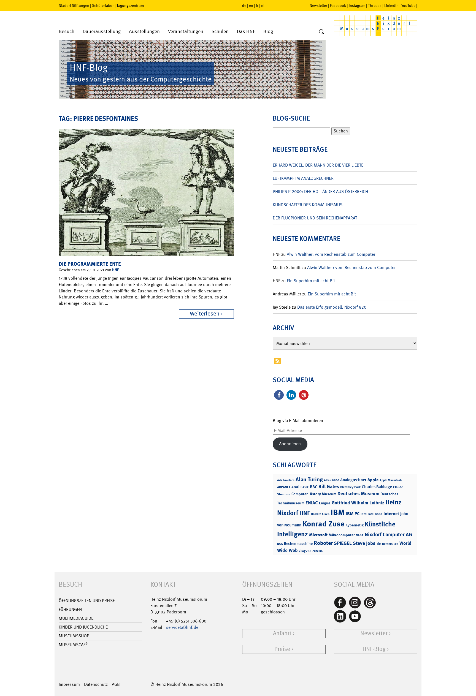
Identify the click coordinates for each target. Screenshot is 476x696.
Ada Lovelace (285, 480)
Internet (391, 513)
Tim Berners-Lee (387, 544)
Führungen (70, 609)
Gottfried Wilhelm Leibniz (358, 503)
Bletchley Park (350, 487)
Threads (375, 5)
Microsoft (318, 535)
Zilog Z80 (305, 551)
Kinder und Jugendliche (83, 627)
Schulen (220, 31)
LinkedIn (391, 5)
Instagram (357, 5)
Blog (268, 31)
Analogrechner (353, 480)
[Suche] (321, 32)
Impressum (69, 684)
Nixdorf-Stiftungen (74, 5)
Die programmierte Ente (90, 263)
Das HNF (246, 31)
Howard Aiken (320, 514)
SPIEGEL (343, 543)
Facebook (338, 5)
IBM (338, 512)
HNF (115, 269)
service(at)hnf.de (182, 627)
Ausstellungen (144, 31)
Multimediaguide (76, 618)
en (251, 5)
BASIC (305, 487)
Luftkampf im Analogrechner (303, 178)
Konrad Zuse (323, 524)
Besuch (66, 31)
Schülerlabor (103, 5)
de (244, 5)
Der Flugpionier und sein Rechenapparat (315, 218)
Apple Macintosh (391, 480)
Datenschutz (96, 684)
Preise (282, 649)
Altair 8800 (331, 480)
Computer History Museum (313, 493)
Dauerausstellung (102, 31)
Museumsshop (74, 636)
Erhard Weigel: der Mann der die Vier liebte (318, 165)
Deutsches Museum (358, 493)
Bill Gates (328, 486)
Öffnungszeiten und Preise (87, 600)
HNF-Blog (374, 649)
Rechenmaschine (298, 543)
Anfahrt (282, 633)
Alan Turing (309, 479)
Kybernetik (354, 525)
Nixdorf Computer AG (388, 534)
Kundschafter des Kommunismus (307, 205)
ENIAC (311, 503)
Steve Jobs (364, 543)
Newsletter (318, 5)
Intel (364, 514)
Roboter (323, 543)
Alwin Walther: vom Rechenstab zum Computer (331, 254)
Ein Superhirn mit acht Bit (311, 281)
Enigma (325, 503)
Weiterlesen (205, 313)
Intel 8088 (375, 514)
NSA (280, 544)
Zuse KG (317, 551)
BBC (313, 487)
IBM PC (352, 513)
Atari (295, 487)
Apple (372, 480)
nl (262, 5)
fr (257, 5)
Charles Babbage (377, 487)
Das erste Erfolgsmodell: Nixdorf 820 (331, 307)
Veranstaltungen (185, 31)
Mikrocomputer (342, 534)
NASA (360, 535)
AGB (116, 684)
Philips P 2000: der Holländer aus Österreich (320, 191)
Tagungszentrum (130, 5)
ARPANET (283, 487)
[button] (279, 395)
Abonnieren (290, 444)
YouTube (408, 5)
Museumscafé (73, 645)
